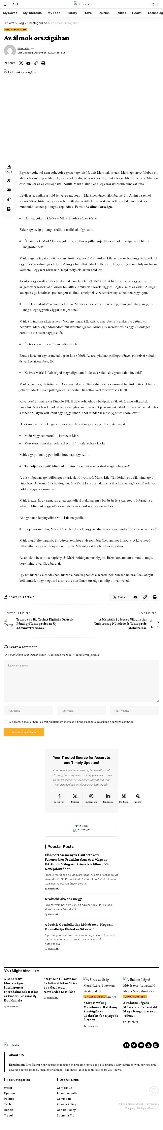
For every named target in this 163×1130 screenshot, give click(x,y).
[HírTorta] (81, 4)
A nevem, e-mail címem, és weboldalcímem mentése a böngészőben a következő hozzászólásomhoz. (71, 722)
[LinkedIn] (108, 799)
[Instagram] (91, 799)
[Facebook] (59, 799)
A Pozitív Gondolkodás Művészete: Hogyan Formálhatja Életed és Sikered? (78, 926)
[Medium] (123, 799)
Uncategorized (15, 29)
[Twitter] (75, 799)
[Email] (28, 63)
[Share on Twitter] (21, 63)
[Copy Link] (35, 63)
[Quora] (137, 799)
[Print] (43, 63)
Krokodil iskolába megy (63, 899)
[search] (145, 4)
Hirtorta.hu (23, 48)
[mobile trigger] (7, 4)
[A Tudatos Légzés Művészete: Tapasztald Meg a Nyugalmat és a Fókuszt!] (141, 987)
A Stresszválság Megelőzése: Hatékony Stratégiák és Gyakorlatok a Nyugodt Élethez (100, 1011)
